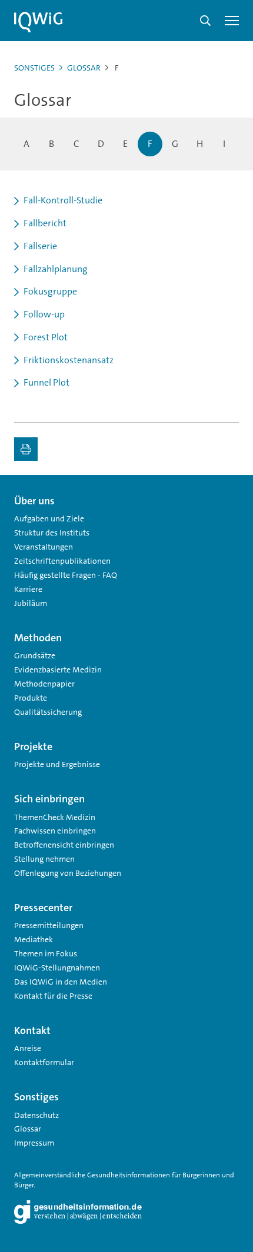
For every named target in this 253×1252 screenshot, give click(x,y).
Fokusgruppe (50, 291)
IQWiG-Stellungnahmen (57, 967)
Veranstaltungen (43, 546)
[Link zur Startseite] (38, 22)
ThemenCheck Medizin (54, 817)
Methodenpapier (44, 683)
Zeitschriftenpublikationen (62, 560)
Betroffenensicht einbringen (64, 844)
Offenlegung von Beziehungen (67, 873)
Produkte (30, 697)
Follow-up (44, 314)
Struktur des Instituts (51, 532)
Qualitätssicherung (48, 712)
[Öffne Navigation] (232, 20)
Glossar (84, 67)
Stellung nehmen (44, 858)
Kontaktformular (44, 1062)
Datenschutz (36, 1115)
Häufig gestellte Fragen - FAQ (65, 575)
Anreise (27, 1048)
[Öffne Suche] (205, 20)
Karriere (28, 589)
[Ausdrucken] (26, 449)
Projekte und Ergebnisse (57, 764)
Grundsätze (34, 655)
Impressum (34, 1142)
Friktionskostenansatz (69, 360)
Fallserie (40, 246)
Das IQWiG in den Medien (60, 981)
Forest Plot (46, 337)
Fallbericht (45, 223)
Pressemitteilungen (49, 925)
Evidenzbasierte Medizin (58, 669)
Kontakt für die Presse (53, 995)
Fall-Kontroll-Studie (63, 200)
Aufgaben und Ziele (49, 518)
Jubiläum (30, 603)
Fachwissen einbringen (55, 830)
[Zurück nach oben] (227, 496)
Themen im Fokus (45, 953)
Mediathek (33, 939)
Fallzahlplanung (56, 269)
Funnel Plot (46, 382)
